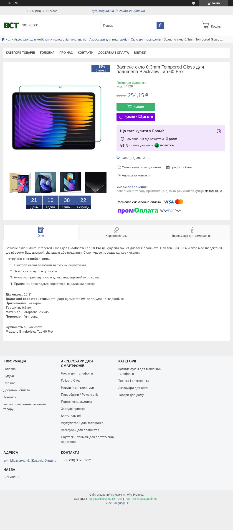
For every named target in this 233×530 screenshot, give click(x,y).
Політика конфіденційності (141, 498)
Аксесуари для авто (133, 388)
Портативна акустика (76, 401)
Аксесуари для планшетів (108, 39)
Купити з (131, 117)
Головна (47, 52)
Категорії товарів (20, 52)
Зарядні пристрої (73, 408)
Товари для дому (131, 395)
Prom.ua (138, 494)
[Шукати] (160, 25)
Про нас (66, 52)
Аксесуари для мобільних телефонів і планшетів (50, 39)
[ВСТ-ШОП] (11, 25)
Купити (139, 107)
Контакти (85, 52)
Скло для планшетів (146, 39)
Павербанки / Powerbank (79, 394)
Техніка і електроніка (133, 380)
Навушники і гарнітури (77, 387)
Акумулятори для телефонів (82, 423)
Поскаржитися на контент (105, 498)
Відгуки (140, 52)
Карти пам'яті (71, 416)
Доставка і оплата (113, 52)
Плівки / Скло (71, 380)
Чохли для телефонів (77, 373)
